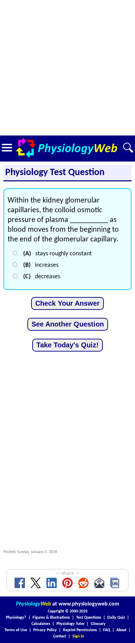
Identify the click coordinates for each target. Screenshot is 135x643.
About (121, 630)
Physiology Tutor (70, 624)
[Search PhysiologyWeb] (128, 147)
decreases (41, 276)
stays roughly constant (57, 253)
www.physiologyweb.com (88, 604)
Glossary (98, 624)
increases (40, 265)
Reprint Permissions (80, 630)
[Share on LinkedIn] (51, 583)
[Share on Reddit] (83, 583)
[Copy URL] (115, 583)
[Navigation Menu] (7, 147)
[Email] (99, 583)
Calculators (41, 624)
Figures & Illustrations (51, 618)
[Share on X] (35, 583)
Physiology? (16, 618)
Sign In (78, 636)
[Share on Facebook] (20, 583)
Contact (59, 636)
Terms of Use (15, 630)
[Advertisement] (67, 67)
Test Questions (88, 618)
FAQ (106, 630)
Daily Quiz (116, 618)
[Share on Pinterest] (67, 583)
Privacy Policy (45, 630)
